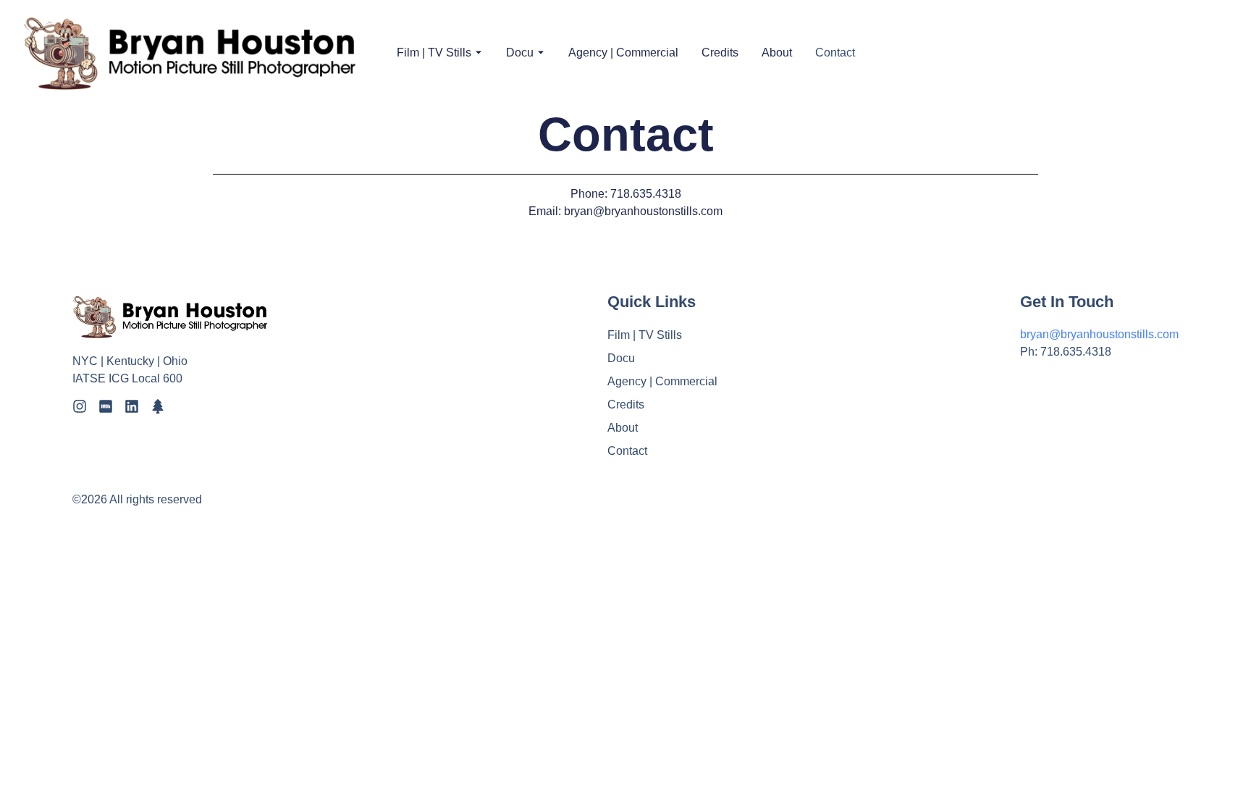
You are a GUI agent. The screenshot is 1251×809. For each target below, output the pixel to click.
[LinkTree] (158, 406)
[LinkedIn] (132, 406)
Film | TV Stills (434, 52)
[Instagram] (79, 406)
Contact (835, 52)
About (777, 52)
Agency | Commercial (623, 52)
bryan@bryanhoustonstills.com (1099, 334)
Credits (720, 52)
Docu (520, 52)
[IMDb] (105, 406)
